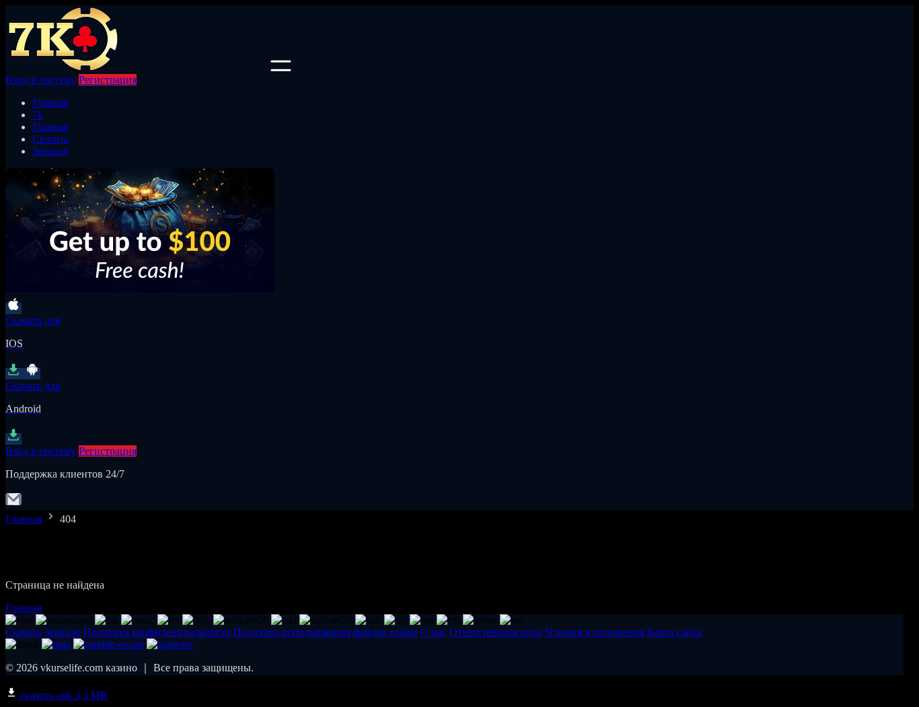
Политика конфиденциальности (157, 632)
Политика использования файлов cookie (325, 632)
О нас (433, 632)
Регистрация (108, 79)
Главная (50, 102)
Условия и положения (594, 632)
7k (37, 114)
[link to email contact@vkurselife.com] (13, 503)
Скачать (50, 139)
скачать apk (62, 695)
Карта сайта (674, 632)
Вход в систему (40, 79)
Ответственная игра (495, 632)
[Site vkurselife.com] (136, 67)
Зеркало (50, 151)
